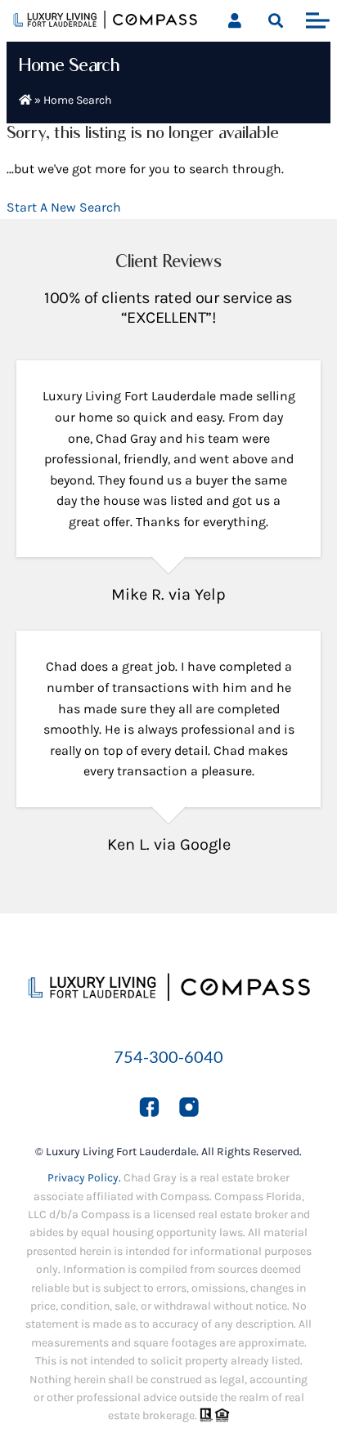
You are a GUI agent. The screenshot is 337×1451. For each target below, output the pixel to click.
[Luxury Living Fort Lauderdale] (105, 23)
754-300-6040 (168, 1056)
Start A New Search (64, 207)
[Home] (25, 100)
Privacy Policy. (84, 1178)
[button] (275, 20)
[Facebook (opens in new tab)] (149, 1106)
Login (234, 20)
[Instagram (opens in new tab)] (188, 1106)
